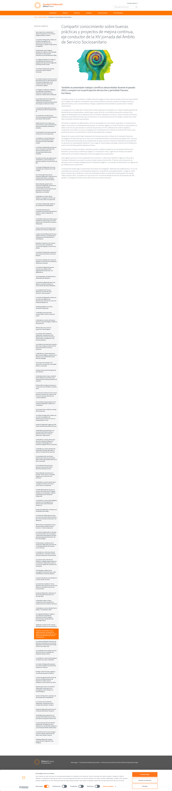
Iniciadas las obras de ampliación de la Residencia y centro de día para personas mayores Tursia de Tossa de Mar (46, 160)
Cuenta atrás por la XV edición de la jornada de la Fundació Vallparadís (46, 228)
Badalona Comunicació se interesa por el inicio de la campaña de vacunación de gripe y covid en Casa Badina (46, 245)
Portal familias (118, 13)
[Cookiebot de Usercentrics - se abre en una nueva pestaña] (24, 787)
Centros (65, 13)
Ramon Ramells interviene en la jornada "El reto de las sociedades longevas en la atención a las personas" (45, 475)
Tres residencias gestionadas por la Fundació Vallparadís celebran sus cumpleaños (46, 403)
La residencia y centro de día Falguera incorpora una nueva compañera (46, 659)
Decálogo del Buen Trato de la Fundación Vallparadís (44, 307)
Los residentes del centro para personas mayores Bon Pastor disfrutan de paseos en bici (44, 467)
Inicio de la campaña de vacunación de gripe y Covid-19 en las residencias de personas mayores (46, 261)
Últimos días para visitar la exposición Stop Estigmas (43, 328)
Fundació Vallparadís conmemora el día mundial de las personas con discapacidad (46, 594)
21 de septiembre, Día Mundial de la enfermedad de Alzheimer (46, 277)
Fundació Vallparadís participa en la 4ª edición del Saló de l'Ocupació (46, 710)
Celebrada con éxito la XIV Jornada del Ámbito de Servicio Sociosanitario (46, 625)
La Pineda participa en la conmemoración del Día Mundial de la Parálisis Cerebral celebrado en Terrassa (46, 212)
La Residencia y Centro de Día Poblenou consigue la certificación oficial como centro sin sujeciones (45, 197)
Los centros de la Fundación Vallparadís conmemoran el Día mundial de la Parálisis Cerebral (44, 703)
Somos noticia (102, 13)
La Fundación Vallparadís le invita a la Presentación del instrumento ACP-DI (46, 109)
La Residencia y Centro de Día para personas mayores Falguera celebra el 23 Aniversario (46, 321)
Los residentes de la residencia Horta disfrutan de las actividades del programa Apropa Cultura (46, 652)
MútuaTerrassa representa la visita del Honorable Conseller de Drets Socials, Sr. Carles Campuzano (46, 526)
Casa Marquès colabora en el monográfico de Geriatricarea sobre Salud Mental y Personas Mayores (46, 572)
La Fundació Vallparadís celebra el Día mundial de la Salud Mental (45, 204)
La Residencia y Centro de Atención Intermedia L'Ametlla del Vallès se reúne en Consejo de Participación (45, 450)
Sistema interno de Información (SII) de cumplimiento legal (119, 762)
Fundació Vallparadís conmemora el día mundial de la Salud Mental (46, 696)
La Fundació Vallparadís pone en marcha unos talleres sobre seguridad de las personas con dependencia (45, 270)
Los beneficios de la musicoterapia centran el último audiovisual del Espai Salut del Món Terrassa (45, 733)
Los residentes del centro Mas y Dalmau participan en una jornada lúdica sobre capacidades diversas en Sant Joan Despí (46, 458)
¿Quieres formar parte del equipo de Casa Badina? (46, 371)
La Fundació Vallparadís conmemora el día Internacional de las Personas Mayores (46, 253)
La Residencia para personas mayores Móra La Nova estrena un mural (45, 314)
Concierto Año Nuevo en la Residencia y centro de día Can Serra (46, 578)
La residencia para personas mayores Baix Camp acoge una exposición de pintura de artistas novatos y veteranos (46, 347)
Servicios (77, 13)
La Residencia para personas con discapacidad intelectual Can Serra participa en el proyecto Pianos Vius (46, 716)
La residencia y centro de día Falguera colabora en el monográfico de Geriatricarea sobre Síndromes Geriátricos (46, 503)
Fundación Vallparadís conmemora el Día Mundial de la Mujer (46, 510)
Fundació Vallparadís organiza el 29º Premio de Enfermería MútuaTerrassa (46, 425)
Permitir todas (144, 774)
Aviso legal (74, 762)
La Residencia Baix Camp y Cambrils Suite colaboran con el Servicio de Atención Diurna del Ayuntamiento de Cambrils (46, 378)
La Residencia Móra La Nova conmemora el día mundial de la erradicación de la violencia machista (46, 602)
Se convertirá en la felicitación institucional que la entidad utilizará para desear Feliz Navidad (46, 117)
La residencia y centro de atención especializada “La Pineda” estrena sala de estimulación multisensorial (46, 553)
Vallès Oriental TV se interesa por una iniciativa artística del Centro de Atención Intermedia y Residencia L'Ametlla (46, 125)
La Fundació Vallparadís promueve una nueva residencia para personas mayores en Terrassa (46, 665)
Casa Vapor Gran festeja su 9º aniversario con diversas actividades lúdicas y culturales (46, 364)
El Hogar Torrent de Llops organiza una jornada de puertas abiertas (45, 672)
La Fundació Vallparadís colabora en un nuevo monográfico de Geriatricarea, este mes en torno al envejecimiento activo (46, 418)
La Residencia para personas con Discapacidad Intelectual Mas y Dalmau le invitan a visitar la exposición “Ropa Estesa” (45, 433)
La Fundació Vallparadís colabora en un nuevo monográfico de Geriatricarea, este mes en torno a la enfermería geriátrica (46, 300)
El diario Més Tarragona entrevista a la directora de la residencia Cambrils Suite (46, 386)
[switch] (64, 786)
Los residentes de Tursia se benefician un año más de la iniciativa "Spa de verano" (44, 291)
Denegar (145, 786)
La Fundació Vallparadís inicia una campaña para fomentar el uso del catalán (45, 168)
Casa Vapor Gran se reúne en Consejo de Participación (46, 410)
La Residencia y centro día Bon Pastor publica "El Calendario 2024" (46, 608)
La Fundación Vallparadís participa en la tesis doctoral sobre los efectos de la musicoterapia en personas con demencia (46, 518)
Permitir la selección (144, 780)
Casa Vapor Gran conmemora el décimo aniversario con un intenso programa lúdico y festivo (45, 33)
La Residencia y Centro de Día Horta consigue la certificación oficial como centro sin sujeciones (46, 483)
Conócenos (52, 13)
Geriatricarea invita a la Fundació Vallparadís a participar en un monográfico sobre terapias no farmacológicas (45, 689)
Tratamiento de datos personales (89, 762)
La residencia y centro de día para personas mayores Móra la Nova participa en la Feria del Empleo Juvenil (45, 140)
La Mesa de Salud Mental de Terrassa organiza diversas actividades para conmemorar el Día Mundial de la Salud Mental (46, 236)
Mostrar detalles (108, 786)
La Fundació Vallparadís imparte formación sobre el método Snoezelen (45, 70)
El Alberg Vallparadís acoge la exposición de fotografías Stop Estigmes (44, 741)
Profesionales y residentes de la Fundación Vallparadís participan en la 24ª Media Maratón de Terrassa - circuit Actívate (46, 545)
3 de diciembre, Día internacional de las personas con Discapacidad (46, 133)
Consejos (89, 13)
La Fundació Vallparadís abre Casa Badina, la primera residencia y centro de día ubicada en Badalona (45, 284)
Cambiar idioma (132, 3)
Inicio (35, 17)
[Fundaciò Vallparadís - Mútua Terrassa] (48, 5)
